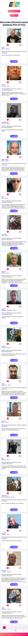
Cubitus (4, 346)
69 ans (7, 422)
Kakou (3, 47)
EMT (3, 458)
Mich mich (4, 570)
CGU (11, 634)
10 (15, 630)
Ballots (3, 49)
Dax (3, 198)
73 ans (7, 161)
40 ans (14, 310)
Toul (3, 235)
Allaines (3, 534)
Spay (3, 422)
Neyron (3, 123)
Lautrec (3, 86)
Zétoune (4, 85)
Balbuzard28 (5, 159)
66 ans (7, 49)
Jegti (3, 383)
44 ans (9, 385)
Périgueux (4, 385)
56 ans (6, 198)
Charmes (4, 347)
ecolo (3, 608)
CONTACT (24, 634)
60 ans (8, 459)
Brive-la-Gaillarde (6, 497)
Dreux (3, 161)
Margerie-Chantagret (7, 310)
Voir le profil (14, 61)
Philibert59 (4, 495)
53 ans (8, 86)
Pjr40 (3, 197)
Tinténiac (4, 571)
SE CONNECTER (14, 15)
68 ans (8, 347)
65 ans (7, 273)
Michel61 (4, 271)
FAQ (9, 634)
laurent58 (4, 234)
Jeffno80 (4, 533)
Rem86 (3, 309)
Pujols (3, 273)
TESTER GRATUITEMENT (14, 11)
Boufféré (4, 459)
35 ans (8, 123)
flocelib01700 (5, 122)
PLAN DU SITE (17, 634)
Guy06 (3, 421)
